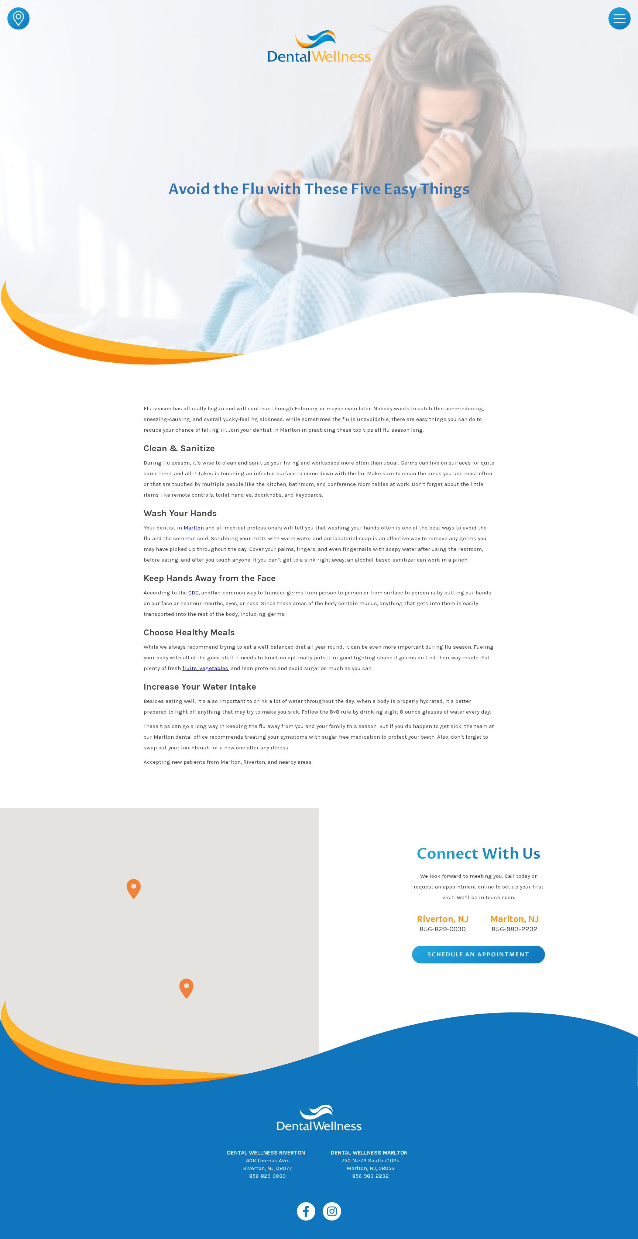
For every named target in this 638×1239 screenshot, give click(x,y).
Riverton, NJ (443, 919)
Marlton (193, 527)
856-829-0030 (442, 929)
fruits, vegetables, (205, 668)
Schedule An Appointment (478, 954)
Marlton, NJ (514, 919)
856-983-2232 (514, 929)
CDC (193, 592)
